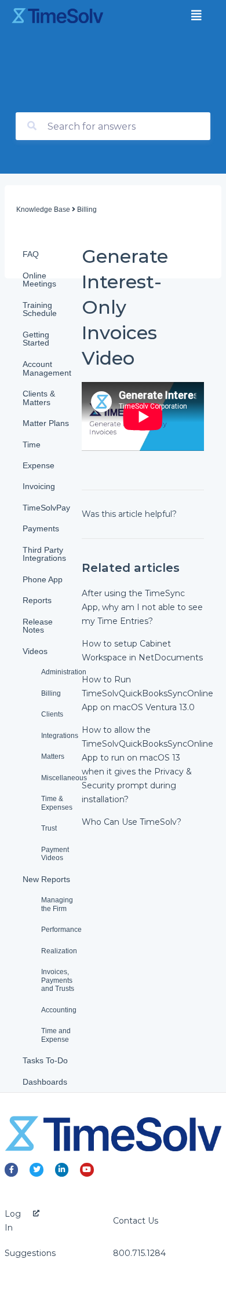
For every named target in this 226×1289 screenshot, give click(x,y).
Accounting (58, 1010)
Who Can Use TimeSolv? (131, 822)
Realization (59, 951)
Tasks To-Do (45, 1060)
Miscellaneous (61, 778)
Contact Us (135, 1220)
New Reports (46, 879)
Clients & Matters (39, 398)
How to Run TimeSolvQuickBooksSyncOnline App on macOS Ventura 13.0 (147, 693)
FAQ (31, 254)
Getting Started (36, 339)
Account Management (47, 368)
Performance (61, 930)
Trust (49, 828)
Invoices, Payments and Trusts (57, 980)
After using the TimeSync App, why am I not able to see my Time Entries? (142, 607)
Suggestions (30, 1253)
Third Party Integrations (44, 554)
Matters (52, 756)
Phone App (43, 579)
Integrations (59, 736)
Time (32, 444)
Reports (37, 600)
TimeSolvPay (46, 507)
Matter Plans (46, 423)
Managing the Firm (57, 904)
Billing (51, 693)
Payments (41, 528)
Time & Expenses (56, 803)
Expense (38, 465)
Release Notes (38, 626)
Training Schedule (40, 309)
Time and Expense (56, 1035)
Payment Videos (55, 854)
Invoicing (39, 486)
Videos (35, 651)
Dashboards (45, 1081)
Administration (61, 672)
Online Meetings (39, 280)
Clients (52, 714)
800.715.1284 (139, 1253)
